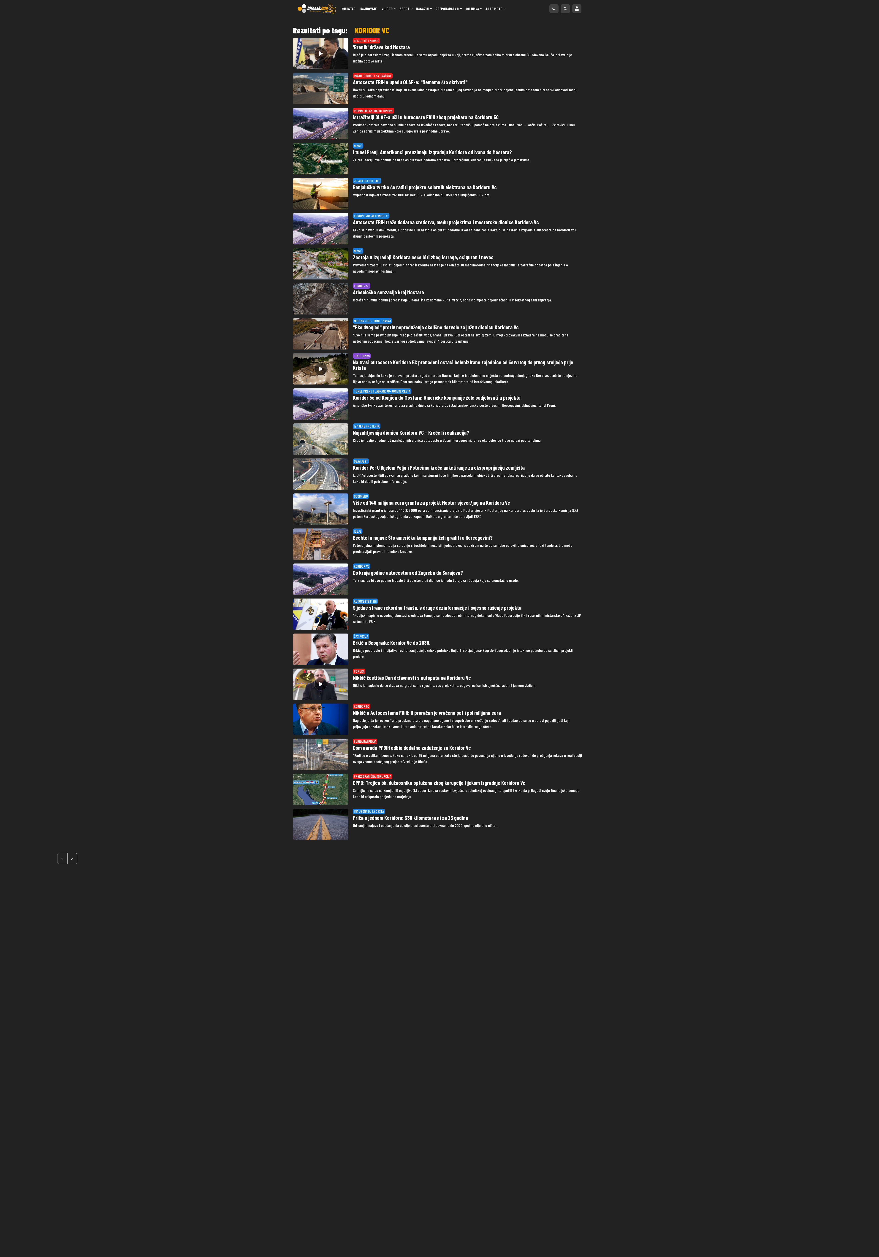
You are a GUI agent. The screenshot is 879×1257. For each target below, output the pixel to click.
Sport (405, 8)
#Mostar (349, 8)
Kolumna (472, 8)
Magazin (422, 8)
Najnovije (368, 8)
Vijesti (387, 8)
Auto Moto (494, 8)
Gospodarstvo (447, 8)
